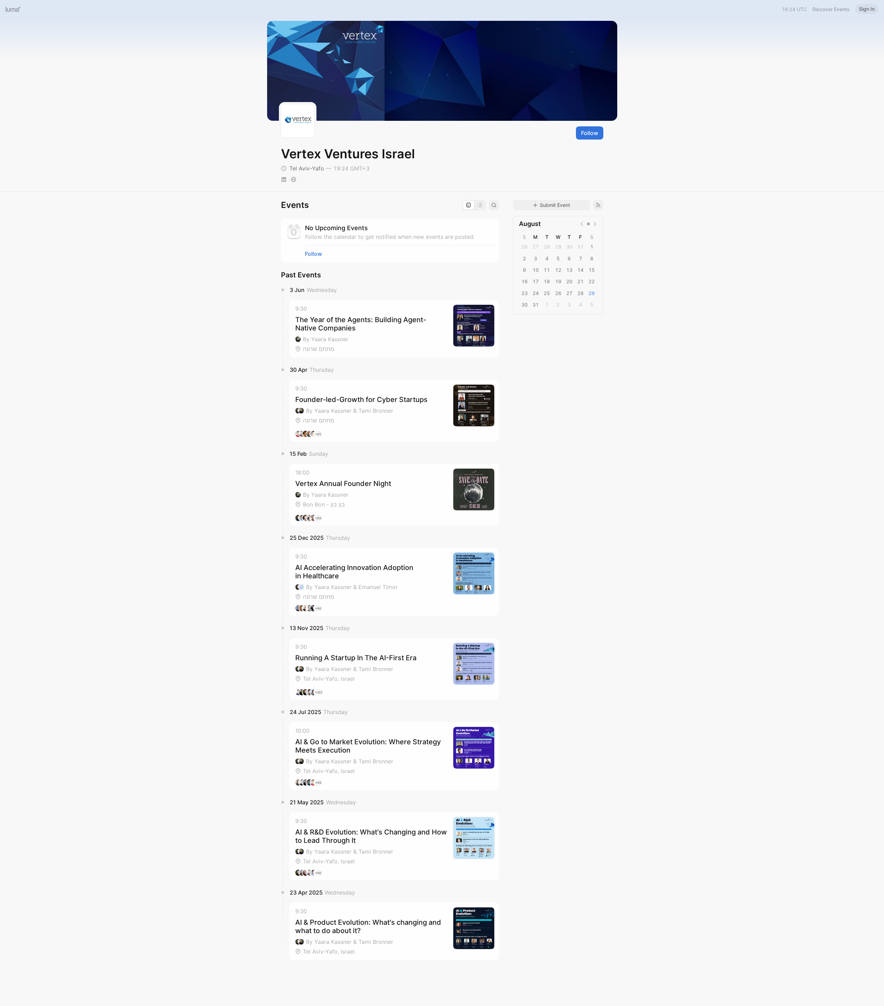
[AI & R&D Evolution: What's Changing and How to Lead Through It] (394, 846)
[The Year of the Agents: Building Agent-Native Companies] (394, 328)
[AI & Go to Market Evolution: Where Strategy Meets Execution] (394, 756)
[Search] (494, 205)
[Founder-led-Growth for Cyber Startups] (394, 410)
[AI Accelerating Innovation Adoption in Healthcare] (394, 581)
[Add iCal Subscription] (598, 205)
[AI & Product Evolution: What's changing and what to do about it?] (394, 931)
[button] (394, 329)
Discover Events (831, 9)
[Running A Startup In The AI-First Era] (394, 668)
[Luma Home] (13, 9)
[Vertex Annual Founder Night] (394, 494)
